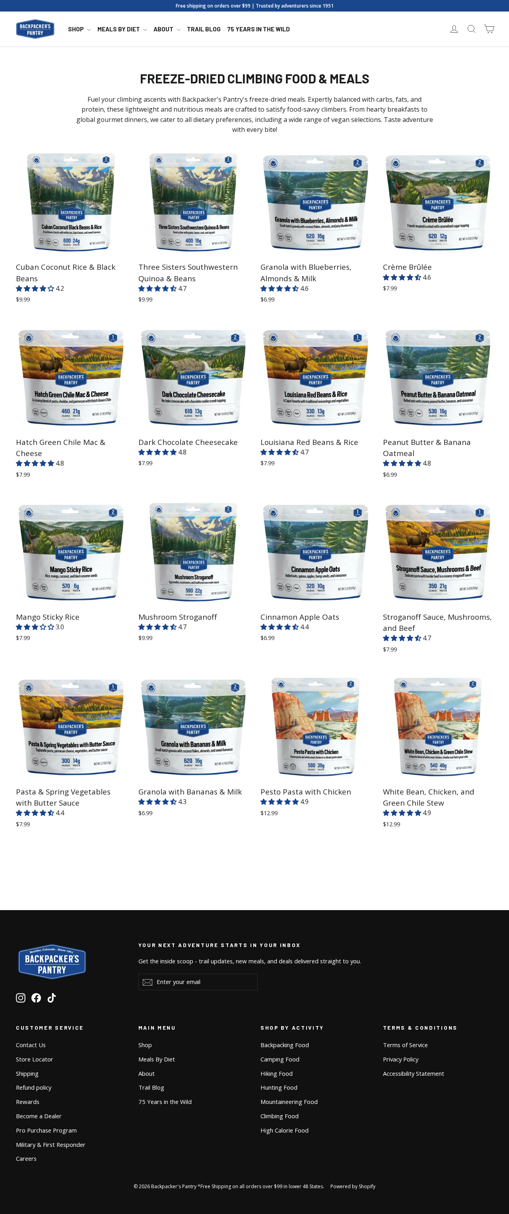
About (164, 29)
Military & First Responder (50, 1144)
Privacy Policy (400, 1059)
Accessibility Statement (413, 1073)
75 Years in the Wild (258, 29)
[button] (36, 288)
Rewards (27, 1102)
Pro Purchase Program (46, 1130)
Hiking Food (276, 1073)
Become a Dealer (39, 1116)
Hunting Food (278, 1087)
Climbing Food (279, 1116)
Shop (76, 29)
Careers (26, 1158)
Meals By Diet (119, 29)
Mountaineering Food (289, 1102)
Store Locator (34, 1059)
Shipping (27, 1073)
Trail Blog (204, 29)
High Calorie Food (284, 1130)
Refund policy (33, 1087)
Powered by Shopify (352, 1186)
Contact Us (31, 1045)
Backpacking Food (284, 1045)
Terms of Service (405, 1045)
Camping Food (279, 1059)
